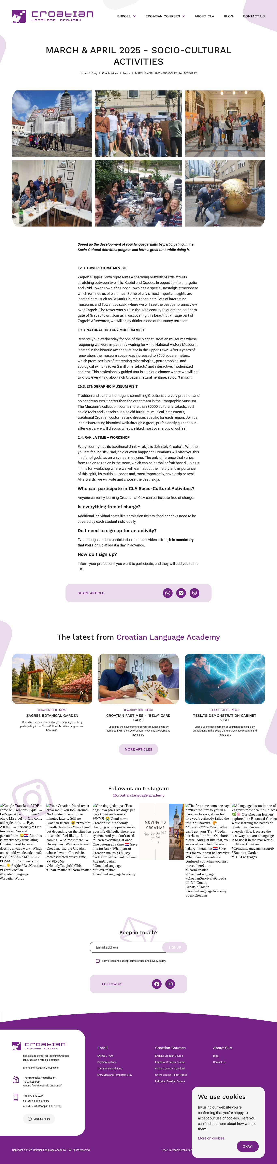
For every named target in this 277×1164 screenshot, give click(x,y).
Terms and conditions (109, 1068)
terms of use (137, 960)
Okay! (248, 1146)
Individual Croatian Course (170, 1081)
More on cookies (211, 1138)
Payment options (107, 1062)
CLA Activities (110, 73)
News (126, 73)
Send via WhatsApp (168, 593)
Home (83, 73)
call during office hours (36, 1100)
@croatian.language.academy (138, 795)
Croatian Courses (170, 1048)
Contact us (219, 1062)
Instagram (170, 984)
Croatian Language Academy (38, 1046)
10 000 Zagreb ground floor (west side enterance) (42, 1081)
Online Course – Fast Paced (171, 1074)
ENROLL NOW (105, 1055)
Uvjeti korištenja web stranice (178, 1149)
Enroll (102, 1048)
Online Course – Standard (170, 1068)
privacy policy (157, 960)
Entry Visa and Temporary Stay (114, 1074)
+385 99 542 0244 (33, 1095)
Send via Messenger (181, 593)
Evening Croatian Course (169, 1055)
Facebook (157, 984)
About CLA (222, 1048)
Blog (94, 73)
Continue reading (52, 693)
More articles (138, 749)
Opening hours (41, 1118)
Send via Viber (194, 593)
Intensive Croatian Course (170, 1062)
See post (22, 842)
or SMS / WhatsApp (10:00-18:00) (42, 1106)
